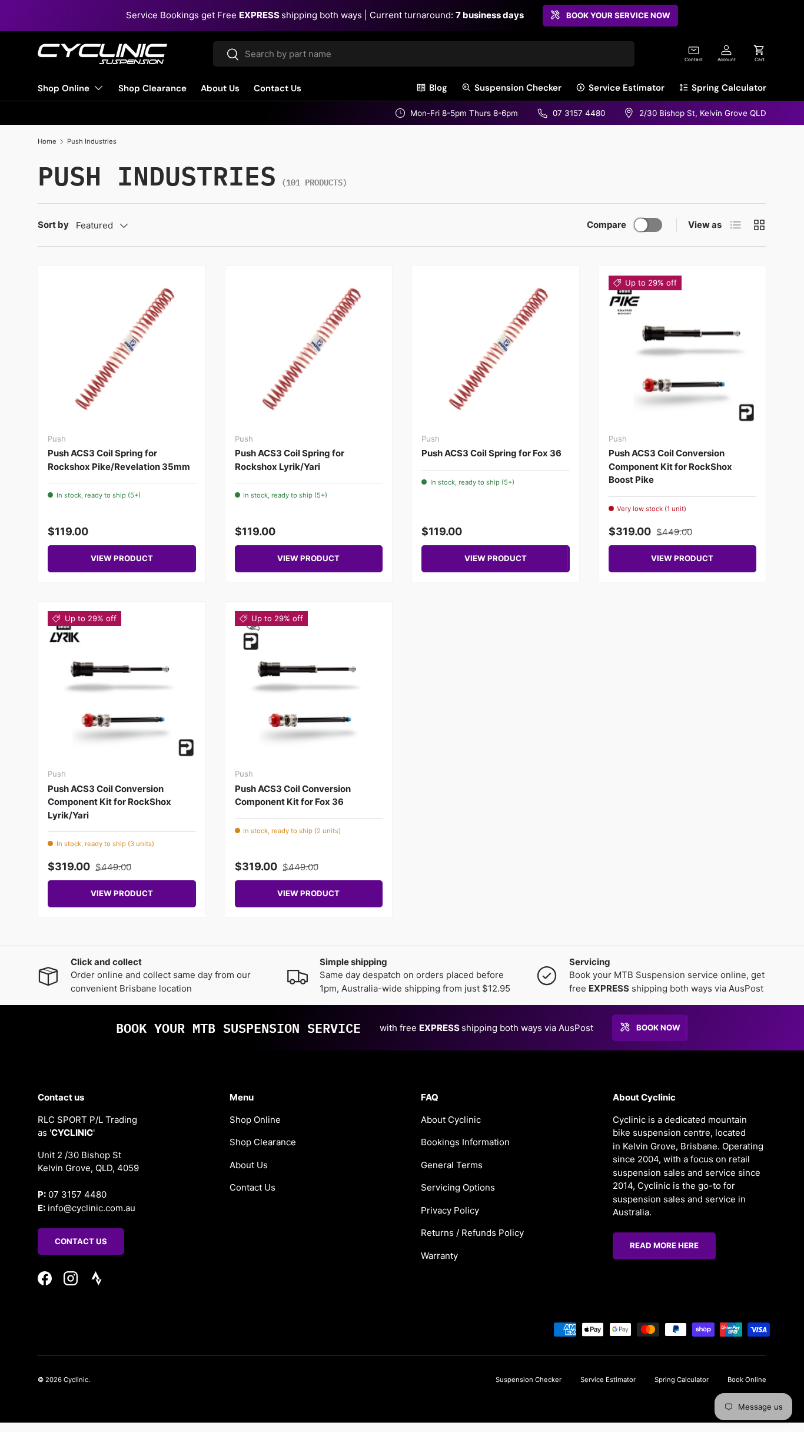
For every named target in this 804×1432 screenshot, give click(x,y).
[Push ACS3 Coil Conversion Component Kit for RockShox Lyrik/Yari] (122, 685)
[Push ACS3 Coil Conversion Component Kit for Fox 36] (309, 685)
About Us (220, 88)
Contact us (81, 1240)
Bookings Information (465, 1142)
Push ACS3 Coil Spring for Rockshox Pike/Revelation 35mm (119, 460)
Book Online (746, 1379)
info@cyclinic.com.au (91, 1207)
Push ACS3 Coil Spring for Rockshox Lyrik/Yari (289, 460)
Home (47, 141)
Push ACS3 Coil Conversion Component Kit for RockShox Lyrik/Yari (109, 802)
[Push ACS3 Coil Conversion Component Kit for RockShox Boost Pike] (683, 350)
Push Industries (92, 141)
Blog (438, 88)
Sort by (53, 224)
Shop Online (63, 88)
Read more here (664, 1245)
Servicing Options (458, 1187)
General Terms (452, 1164)
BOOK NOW (658, 1027)
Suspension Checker (518, 88)
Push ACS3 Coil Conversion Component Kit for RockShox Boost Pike (670, 466)
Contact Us (277, 88)
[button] (759, 54)
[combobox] (423, 54)
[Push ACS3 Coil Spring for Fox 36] (495, 350)
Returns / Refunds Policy (472, 1232)
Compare (606, 224)
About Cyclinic (451, 1119)
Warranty (439, 1255)
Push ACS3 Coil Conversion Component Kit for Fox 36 (293, 795)
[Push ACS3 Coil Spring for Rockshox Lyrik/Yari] (309, 350)
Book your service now (618, 15)
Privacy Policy (450, 1209)
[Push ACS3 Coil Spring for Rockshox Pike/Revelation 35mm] (122, 350)
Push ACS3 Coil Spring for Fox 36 (491, 453)
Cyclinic (76, 1379)
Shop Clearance (152, 88)
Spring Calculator (729, 88)
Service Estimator (627, 88)
